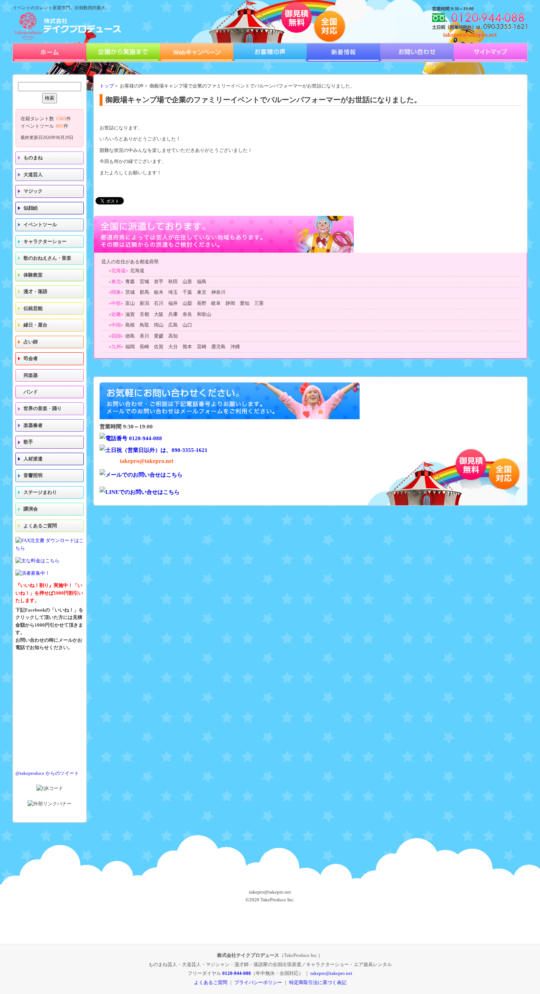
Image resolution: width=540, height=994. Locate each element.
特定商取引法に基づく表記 (317, 982)
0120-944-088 (236, 973)
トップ (107, 86)
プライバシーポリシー (258, 982)
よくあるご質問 (40, 525)
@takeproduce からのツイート (47, 773)
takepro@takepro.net (470, 35)
